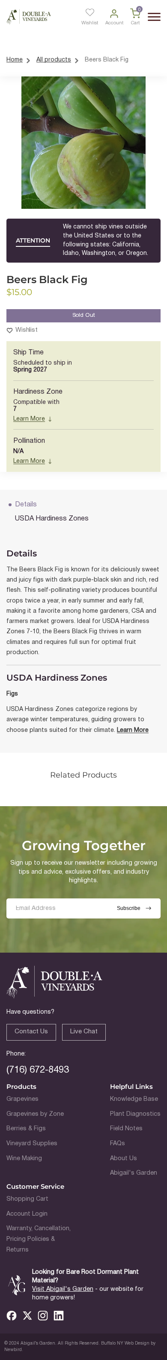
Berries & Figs (26, 1129)
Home (14, 60)
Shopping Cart (27, 1199)
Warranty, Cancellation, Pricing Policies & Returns (38, 1239)
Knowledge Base (134, 1099)
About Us (123, 1158)
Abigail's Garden (133, 1173)
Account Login (27, 1214)
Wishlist (26, 330)
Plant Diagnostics (135, 1114)
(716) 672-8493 (37, 1070)
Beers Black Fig (106, 60)
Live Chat (84, 1032)
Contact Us (31, 1032)
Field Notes (126, 1129)
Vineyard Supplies (31, 1143)
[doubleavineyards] (28, 17)
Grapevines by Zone (35, 1114)
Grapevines (22, 1099)
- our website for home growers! (87, 1294)
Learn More (29, 419)
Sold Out (83, 315)
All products (53, 60)
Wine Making (24, 1158)
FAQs (117, 1143)
